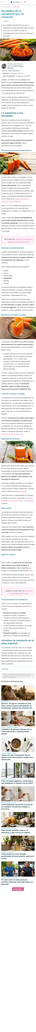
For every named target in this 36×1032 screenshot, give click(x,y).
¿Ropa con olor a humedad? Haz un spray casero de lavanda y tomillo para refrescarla (17, 757)
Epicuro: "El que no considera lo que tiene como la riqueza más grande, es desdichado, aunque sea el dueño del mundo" (16, 706)
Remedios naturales (6, 6)
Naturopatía (16, 6)
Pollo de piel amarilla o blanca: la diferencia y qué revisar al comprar (15, 831)
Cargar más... (18, 889)
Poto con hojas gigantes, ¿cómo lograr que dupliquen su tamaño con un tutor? (17, 782)
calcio (15, 359)
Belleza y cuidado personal (9, 727)
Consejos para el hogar (8, 753)
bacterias (23, 491)
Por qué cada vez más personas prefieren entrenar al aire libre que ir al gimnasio (17, 882)
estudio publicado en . (12, 434)
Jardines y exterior (7, 779)
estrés (30, 571)
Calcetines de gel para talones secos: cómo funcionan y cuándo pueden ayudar (16, 731)
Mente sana (5, 701)
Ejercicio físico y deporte (9, 878)
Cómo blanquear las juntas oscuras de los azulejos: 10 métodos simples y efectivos (17, 807)
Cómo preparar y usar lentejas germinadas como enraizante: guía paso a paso (17, 856)
